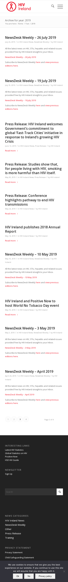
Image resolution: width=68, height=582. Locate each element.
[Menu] (58, 6)
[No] (64, 571)
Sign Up (8, 473)
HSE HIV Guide (12, 460)
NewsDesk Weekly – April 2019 (29, 371)
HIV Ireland (58, 42)
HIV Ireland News (26, 42)
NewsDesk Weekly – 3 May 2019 (30, 328)
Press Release (40, 146)
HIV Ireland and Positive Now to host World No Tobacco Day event (32, 303)
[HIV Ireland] (28, 6)
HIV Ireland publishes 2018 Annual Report (32, 229)
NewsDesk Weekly (41, 42)
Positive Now (11, 456)
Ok (17, 576)
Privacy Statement (13, 552)
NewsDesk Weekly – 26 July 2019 (30, 37)
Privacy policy (45, 576)
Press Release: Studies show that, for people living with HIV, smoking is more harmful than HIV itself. (33, 168)
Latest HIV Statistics (14, 449)
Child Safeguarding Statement (19, 557)
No (29, 576)
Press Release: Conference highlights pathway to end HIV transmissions (29, 200)
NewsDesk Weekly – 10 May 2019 (31, 254)
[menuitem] (51, 6)
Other (8, 529)
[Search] (51, 6)
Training (9, 537)
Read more (10, 150)
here (38, 62)
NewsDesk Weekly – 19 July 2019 (30, 81)
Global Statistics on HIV (16, 453)
